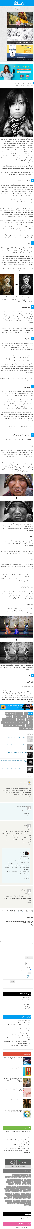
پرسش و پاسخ (21, 1004)
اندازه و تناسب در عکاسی (24, 1125)
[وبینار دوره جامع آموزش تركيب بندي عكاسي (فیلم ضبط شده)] (20, 53)
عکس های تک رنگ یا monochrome (17, 845)
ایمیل (31, 1043)
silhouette (30, 809)
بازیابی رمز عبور (26, 1069)
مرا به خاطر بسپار (25, 1062)
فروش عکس (27, 1096)
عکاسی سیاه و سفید (7, 815)
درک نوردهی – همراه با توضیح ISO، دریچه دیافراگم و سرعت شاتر (13, 1203)
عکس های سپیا (21, 818)
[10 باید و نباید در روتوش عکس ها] (27, 1196)
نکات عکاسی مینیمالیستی (16, 1160)
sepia (6, 806)
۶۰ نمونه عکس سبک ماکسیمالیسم (21, 1115)
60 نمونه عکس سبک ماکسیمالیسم (24, 42)
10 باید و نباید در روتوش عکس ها (14, 1192)
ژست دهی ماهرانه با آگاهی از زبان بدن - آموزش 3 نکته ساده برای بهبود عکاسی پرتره (12, 1173)
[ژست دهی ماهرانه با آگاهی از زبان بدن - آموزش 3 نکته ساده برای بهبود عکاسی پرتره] (27, 1175)
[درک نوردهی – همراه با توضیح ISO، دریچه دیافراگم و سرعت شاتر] (27, 1206)
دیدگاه (31, 1017)
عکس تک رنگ (29, 818)
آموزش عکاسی (23, 809)
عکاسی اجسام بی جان (18, 815)
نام (32, 1036)
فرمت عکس (7, 818)
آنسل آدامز (15, 809)
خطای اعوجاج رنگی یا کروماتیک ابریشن (20, 1138)
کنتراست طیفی (29, 821)
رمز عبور (29, 1059)
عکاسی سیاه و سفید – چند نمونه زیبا (17, 829)
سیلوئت (31, 815)
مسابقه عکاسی (26, 1094)
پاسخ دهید (29, 889)
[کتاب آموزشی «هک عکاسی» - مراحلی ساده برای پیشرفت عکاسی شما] (27, 1154)
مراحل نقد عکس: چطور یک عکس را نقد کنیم (19, 1127)
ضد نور (26, 815)
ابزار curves (9, 809)
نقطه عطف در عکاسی (24, 1123)
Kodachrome (12, 806)
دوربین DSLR (13, 812)
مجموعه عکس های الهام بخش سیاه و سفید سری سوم (14, 861)
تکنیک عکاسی (29, 812)
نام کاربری (28, 1056)
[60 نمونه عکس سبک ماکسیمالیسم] (20, 36)
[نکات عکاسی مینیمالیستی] (27, 1164)
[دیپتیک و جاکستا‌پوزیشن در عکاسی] (20, 20)
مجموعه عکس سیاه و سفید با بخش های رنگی (15, 837)
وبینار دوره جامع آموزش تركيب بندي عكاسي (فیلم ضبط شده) (21, 59)
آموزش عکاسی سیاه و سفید (23, 83)
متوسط (26, 806)
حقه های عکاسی (21, 812)
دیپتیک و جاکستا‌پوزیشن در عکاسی (24, 25)
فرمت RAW (14, 818)
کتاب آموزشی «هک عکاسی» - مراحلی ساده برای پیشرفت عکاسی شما (13, 1150)
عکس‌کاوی (27, 1098)
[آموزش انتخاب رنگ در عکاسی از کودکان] (27, 1185)
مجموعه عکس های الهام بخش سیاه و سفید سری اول (14, 853)
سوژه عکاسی (5, 812)
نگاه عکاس (27, 1100)
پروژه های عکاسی (25, 1090)
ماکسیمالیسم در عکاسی (24, 1121)
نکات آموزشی (19, 806)
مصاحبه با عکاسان (25, 1092)
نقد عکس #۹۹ (26, 1228)
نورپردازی (22, 821)
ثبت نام (28, 1068)
